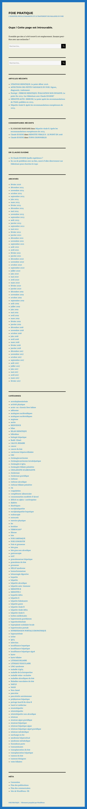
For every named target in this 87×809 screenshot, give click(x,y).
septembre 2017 (17, 360)
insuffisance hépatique (20, 648)
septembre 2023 (17, 217)
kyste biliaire (16, 657)
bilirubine (15, 434)
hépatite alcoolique (19, 583)
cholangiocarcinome (19, 458)
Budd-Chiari (16, 440)
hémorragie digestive (20, 574)
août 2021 (15, 247)
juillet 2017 (15, 366)
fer (12, 523)
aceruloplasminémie (19, 401)
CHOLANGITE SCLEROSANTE (23, 470)
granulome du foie (18, 562)
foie (12, 535)
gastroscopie (16, 553)
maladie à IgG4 (17, 669)
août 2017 (15, 363)
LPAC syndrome (17, 666)
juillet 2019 (15, 306)
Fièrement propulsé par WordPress (33, 803)
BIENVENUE (16, 425)
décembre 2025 (17, 187)
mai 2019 (14, 312)
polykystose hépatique (20, 699)
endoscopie (15, 515)
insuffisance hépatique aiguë (23, 651)
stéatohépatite (17, 711)
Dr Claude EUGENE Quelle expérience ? (27, 158)
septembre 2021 (17, 244)
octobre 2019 (16, 298)
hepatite (14, 577)
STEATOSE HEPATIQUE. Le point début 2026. (30, 84)
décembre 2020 (17, 259)
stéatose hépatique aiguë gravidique (26, 729)
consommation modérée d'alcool (25, 497)
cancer (13, 446)
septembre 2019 (17, 301)
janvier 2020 (16, 289)
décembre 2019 (17, 292)
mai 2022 (15, 229)
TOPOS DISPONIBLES (38, 137)
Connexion (15, 782)
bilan (13, 428)
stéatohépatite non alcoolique (23, 714)
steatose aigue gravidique (21, 720)
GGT (12, 556)
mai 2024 (15, 211)
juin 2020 (15, 274)
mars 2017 (15, 378)
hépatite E (15, 598)
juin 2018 (14, 336)
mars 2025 (15, 202)
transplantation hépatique (22, 753)
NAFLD (14, 684)
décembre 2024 (17, 208)
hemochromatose (18, 571)
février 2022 (16, 232)
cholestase (15, 473)
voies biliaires (16, 762)
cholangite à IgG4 (18, 464)
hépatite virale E (17, 613)
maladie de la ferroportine (22, 672)
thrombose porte (18, 744)
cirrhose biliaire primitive (21, 485)
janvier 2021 (16, 256)
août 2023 (15, 220)
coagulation (16, 491)
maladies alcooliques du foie (22, 678)
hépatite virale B (18, 607)
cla (12, 488)
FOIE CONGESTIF (18, 541)
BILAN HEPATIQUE (19, 431)
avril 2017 (15, 375)
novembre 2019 (17, 295)
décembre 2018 (17, 327)
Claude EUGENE (17, 134)
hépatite (14, 580)
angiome (14, 419)
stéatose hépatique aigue (21, 726)
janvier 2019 (16, 324)
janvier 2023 (16, 223)
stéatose (14, 717)
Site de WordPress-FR (20, 791)
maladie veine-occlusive (21, 675)
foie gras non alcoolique (21, 550)
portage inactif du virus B (21, 702)
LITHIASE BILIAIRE (19, 660)
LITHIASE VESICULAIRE (21, 663)
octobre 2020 (16, 265)
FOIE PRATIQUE (21, 13)
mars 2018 (15, 342)
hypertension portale (20, 628)
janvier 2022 (16, 235)
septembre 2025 (17, 196)
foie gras (14, 547)
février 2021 (16, 253)
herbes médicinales (19, 616)
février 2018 (16, 345)
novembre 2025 (17, 190)
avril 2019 (15, 315)
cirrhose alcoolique (19, 482)
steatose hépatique (19, 723)
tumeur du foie (17, 756)
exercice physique (18, 520)
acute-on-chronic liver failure (23, 407)
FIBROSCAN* (16, 529)
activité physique (18, 404)
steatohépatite (17, 708)
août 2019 (15, 303)
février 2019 (16, 321)
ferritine (14, 526)
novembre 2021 (17, 241)
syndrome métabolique (20, 741)
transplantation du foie (20, 750)
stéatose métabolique (20, 732)
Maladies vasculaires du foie (22, 681)
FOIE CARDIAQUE (18, 538)
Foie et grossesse (18, 544)
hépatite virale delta (19, 610)
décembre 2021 (17, 238)
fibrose (14, 532)
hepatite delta (16, 595)
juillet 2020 (15, 271)
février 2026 (16, 184)
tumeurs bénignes (18, 759)
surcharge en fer (17, 735)
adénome (15, 410)
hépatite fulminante (19, 601)
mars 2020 (15, 283)
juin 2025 (15, 199)
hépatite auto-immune (20, 586)
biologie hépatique (18, 437)
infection (14, 643)
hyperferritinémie (18, 622)
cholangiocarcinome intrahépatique (26, 461)
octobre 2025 (16, 193)
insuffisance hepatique (20, 646)
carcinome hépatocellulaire (22, 452)
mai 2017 (14, 372)
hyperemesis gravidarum (21, 619)
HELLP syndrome (18, 568)
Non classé (15, 690)
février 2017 (15, 381)
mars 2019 (15, 318)
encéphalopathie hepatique (22, 512)
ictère (13, 637)
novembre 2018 (17, 330)
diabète (14, 503)
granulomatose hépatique (21, 559)
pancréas (14, 693)
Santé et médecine (18, 705)
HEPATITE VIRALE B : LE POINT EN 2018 (45, 134)
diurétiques (15, 506)
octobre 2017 (16, 357)
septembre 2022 (17, 226)
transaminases (17, 747)
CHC (12, 455)
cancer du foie (16, 449)
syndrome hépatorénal (20, 738)
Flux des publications (20, 785)
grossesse (15, 565)
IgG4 (13, 640)
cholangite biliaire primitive (22, 467)
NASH (13, 687)
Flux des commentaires (20, 788)
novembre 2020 (17, 262)
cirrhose (14, 479)
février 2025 (16, 205)
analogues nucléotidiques (21, 416)
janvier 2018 (16, 348)
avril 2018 (15, 339)
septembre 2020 (17, 268)
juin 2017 (14, 369)
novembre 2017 (17, 354)
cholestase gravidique (20, 476)
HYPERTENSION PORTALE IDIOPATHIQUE (28, 631)
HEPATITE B (16, 589)
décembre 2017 (17, 351)
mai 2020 (15, 277)
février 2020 (16, 286)
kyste (13, 654)
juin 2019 (14, 309)
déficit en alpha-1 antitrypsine (23, 500)
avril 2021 (15, 250)
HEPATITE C (16, 592)
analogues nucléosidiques (21, 413)
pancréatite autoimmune (21, 696)
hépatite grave (17, 604)
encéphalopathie (18, 509)
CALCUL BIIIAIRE (18, 443)
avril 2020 (15, 280)
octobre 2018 (16, 333)
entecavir (15, 518)
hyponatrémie (17, 634)
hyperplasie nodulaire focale (22, 625)
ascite (13, 422)
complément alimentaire (21, 494)
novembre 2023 (17, 214)
